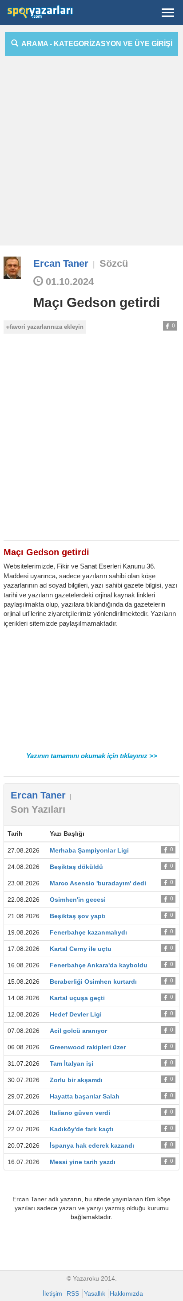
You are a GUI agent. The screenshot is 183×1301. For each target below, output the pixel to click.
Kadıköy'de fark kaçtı (81, 1129)
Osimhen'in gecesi (78, 899)
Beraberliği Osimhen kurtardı (93, 981)
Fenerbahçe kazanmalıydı (88, 932)
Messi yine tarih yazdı (82, 1161)
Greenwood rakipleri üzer (88, 1047)
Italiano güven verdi (80, 1112)
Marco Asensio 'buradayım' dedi (98, 883)
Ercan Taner (60, 263)
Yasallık (94, 1293)
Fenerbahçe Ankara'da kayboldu (98, 965)
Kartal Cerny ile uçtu (80, 948)
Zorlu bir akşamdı (76, 1079)
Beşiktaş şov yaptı (78, 915)
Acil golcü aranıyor (78, 1030)
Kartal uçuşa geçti (77, 997)
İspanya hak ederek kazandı (92, 1145)
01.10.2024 (68, 281)
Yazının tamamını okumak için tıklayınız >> (91, 756)
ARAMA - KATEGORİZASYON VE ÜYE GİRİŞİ (95, 43)
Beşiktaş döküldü (76, 866)
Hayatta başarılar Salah (84, 1096)
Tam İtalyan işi (71, 1063)
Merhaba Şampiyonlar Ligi (89, 850)
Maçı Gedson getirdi (96, 302)
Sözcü (113, 263)
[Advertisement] (91, 154)
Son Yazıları (38, 809)
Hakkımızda (126, 1293)
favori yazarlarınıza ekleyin (47, 326)
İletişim (52, 1293)
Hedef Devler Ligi (76, 1014)
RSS (73, 1293)
